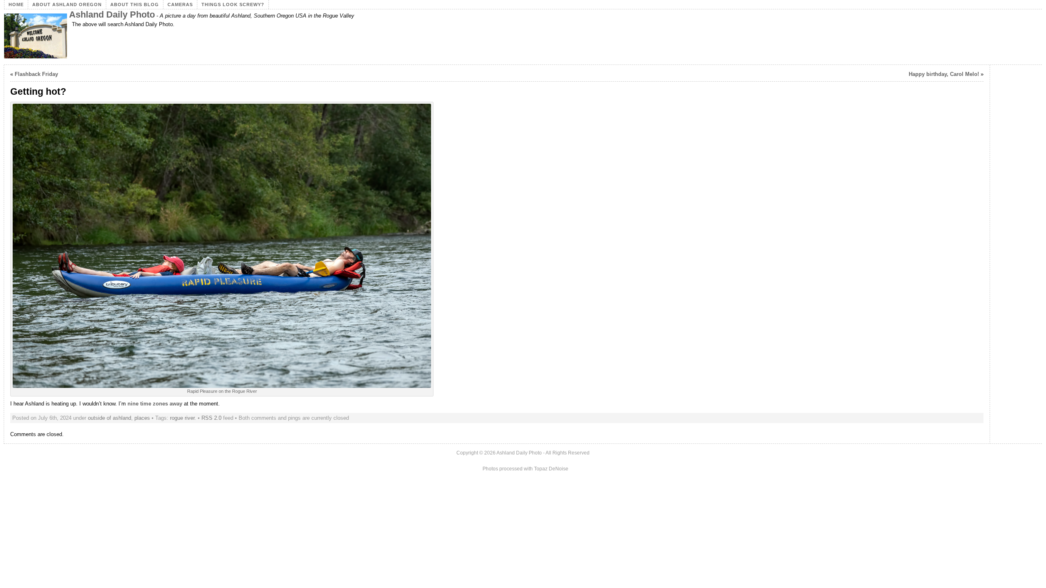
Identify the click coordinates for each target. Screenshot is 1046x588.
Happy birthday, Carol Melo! (944, 74)
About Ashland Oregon (67, 4)
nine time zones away (154, 404)
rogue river (182, 418)
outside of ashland (109, 418)
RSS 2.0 (211, 418)
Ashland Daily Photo (112, 14)
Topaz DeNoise (551, 469)
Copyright (467, 453)
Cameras (180, 4)
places (142, 418)
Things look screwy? (232, 4)
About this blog (134, 4)
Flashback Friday (36, 74)
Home (16, 4)
